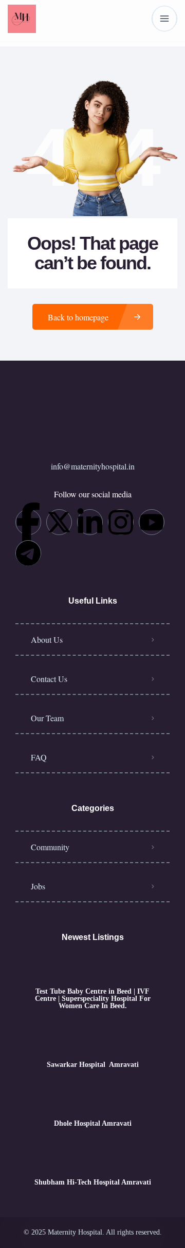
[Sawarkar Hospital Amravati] (92, 1044)
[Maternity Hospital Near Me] (22, 19)
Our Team (47, 717)
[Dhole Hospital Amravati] (92, 1103)
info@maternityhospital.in (93, 466)
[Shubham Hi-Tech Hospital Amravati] (92, 1162)
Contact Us (49, 678)
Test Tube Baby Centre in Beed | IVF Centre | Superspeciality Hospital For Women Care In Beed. (93, 999)
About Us (47, 639)
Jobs (38, 886)
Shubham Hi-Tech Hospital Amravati (92, 1182)
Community (50, 846)
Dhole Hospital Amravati (93, 1123)
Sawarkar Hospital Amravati (93, 1064)
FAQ (39, 757)
